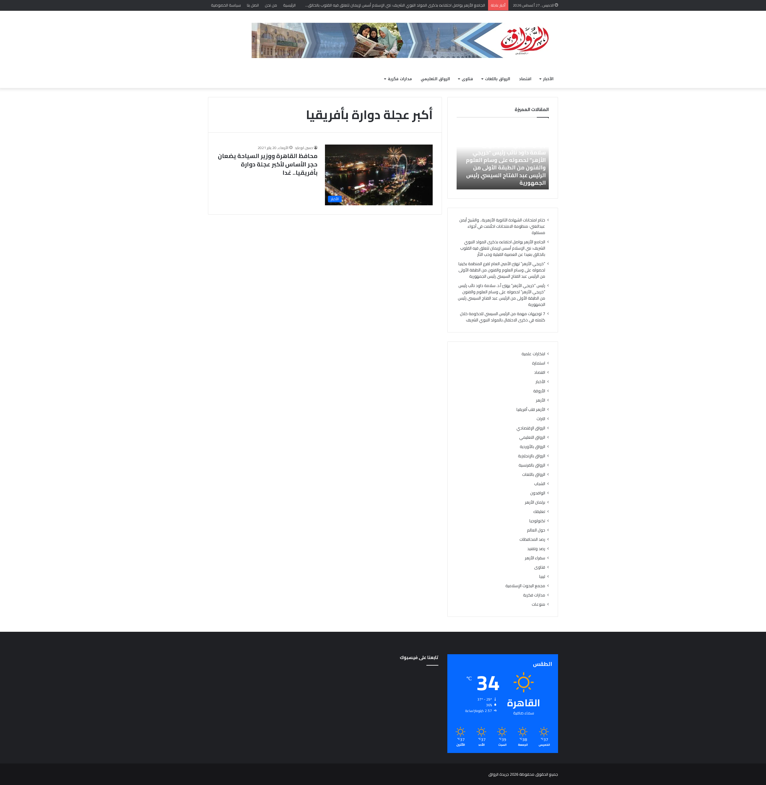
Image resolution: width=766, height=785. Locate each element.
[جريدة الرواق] (405, 40)
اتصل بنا (253, 5)
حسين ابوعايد (304, 147)
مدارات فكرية (400, 79)
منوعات (538, 604)
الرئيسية (289, 5)
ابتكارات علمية (533, 354)
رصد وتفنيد (536, 549)
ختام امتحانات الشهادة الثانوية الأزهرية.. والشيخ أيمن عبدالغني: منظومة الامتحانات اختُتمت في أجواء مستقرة (502, 226)
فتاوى (467, 79)
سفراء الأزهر (535, 558)
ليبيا (542, 576)
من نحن (271, 5)
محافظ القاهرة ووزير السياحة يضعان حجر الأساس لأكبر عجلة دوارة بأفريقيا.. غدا (267, 164)
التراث (540, 419)
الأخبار (548, 79)
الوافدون (537, 493)
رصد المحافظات (532, 539)
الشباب (539, 484)
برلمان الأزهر (535, 502)
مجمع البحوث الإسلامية (525, 586)
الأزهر (540, 400)
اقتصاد (525, 79)
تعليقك (539, 511)
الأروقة (539, 391)
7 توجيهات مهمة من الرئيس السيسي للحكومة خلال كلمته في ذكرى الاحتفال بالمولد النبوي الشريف (502, 317)
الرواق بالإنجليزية (531, 456)
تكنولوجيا (537, 521)
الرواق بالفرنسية (532, 465)
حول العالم (536, 530)
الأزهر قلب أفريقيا (530, 409)
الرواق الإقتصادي (530, 428)
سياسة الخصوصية (226, 5)
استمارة (538, 363)
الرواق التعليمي (435, 79)
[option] (503, 156)
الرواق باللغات (497, 79)
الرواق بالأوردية (532, 447)
